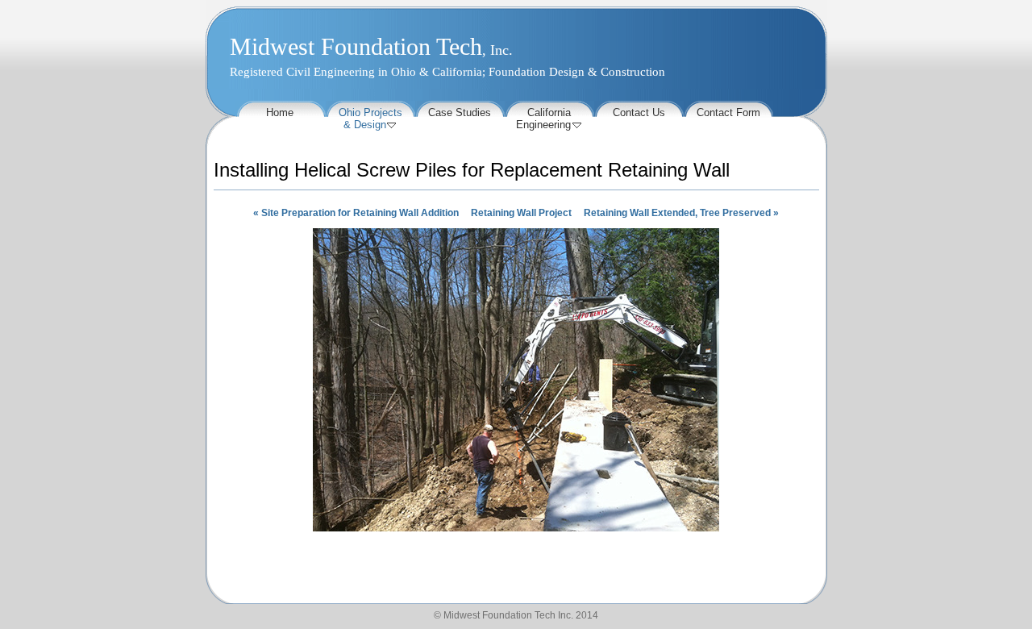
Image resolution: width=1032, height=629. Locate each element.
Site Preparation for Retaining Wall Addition (356, 213)
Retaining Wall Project (521, 213)
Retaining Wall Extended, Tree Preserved (681, 213)
